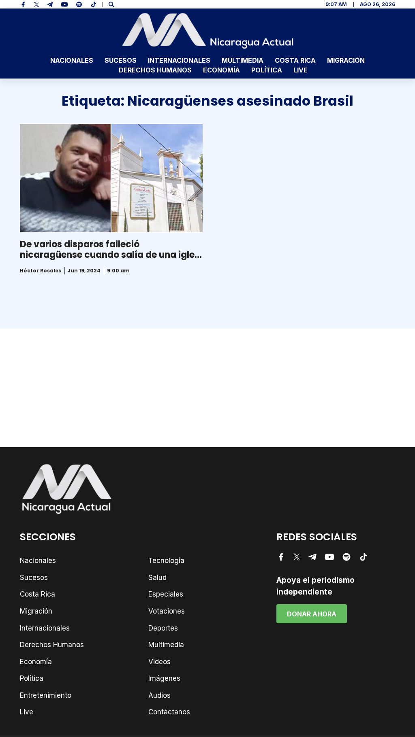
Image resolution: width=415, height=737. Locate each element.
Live (300, 70)
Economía (221, 70)
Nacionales (71, 60)
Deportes (163, 628)
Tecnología (166, 560)
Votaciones (166, 611)
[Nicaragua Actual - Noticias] (208, 31)
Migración (346, 60)
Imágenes (164, 678)
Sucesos (121, 60)
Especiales (165, 594)
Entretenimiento (45, 695)
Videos (159, 662)
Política (266, 70)
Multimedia (242, 60)
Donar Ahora (311, 614)
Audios (159, 695)
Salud (157, 577)
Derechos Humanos (155, 70)
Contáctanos (169, 712)
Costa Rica (295, 60)
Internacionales (179, 60)
